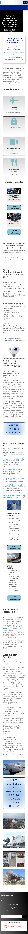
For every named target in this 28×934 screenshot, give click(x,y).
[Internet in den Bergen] (14, 884)
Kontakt (18, 59)
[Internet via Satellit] (14, 866)
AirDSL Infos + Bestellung (14, 429)
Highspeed (10, 16)
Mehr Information (15, 207)
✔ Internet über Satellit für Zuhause (13, 460)
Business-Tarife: (11, 566)
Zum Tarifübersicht (15, 547)
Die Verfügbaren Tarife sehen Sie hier (14, 53)
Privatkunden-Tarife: (14, 514)
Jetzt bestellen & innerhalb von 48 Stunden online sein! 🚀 (14, 793)
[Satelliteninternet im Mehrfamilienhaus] (14, 829)
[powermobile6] (14, 847)
